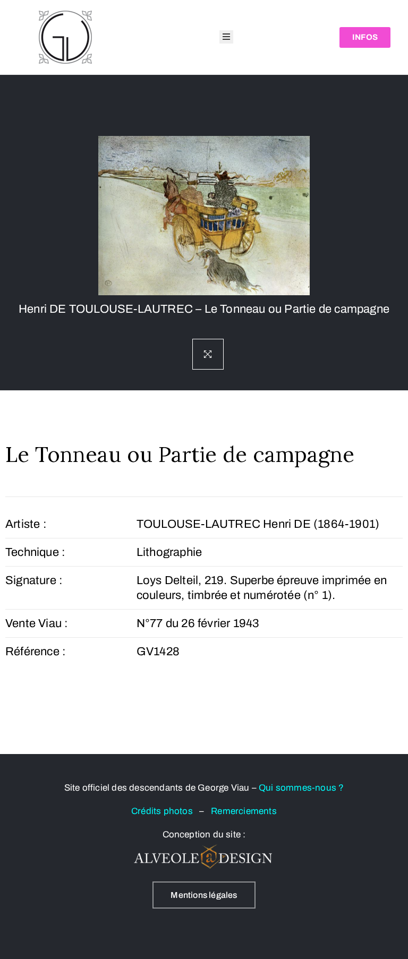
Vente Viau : (36, 623)
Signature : (34, 580)
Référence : (35, 651)
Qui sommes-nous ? (301, 788)
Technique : (35, 552)
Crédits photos (165, 811)
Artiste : (26, 524)
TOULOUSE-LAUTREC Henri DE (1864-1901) (258, 524)
